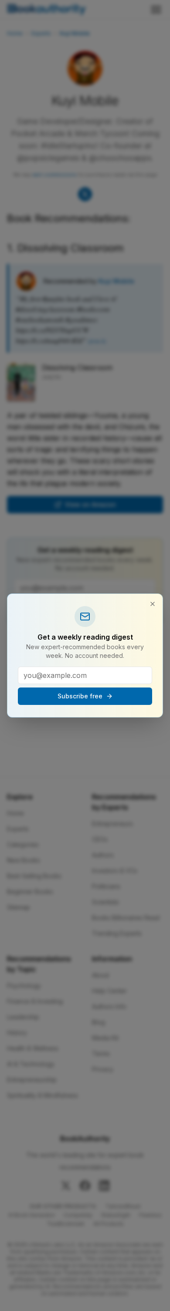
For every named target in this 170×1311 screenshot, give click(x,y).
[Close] (152, 604)
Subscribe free (80, 696)
